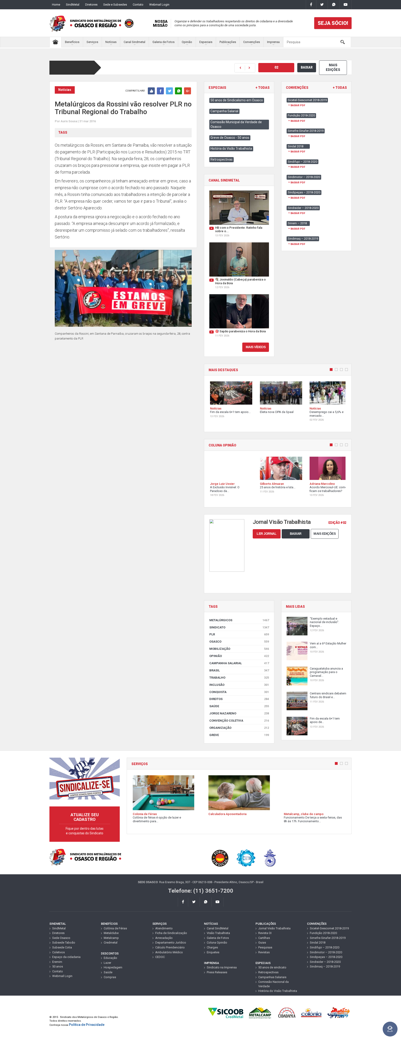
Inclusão (239, 685)
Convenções (251, 42)
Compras (110, 977)
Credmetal (110, 942)
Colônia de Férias (115, 928)
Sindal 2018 (317, 942)
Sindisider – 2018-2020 (325, 962)
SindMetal (72, 4)
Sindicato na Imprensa (222, 967)
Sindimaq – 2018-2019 (325, 966)
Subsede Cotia (62, 947)
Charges (212, 947)
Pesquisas (265, 947)
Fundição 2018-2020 (323, 933)
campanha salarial (239, 663)
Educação (110, 958)
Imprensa (273, 42)
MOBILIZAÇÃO (239, 648)
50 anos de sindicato (272, 967)
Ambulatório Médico (169, 952)
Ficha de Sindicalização (171, 933)
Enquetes (213, 952)
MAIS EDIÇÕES (333, 67)
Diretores (91, 4)
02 (276, 67)
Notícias (110, 42)
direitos (239, 699)
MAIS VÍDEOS (256, 347)
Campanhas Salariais (272, 977)
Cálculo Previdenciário (170, 947)
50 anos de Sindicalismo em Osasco (236, 100)
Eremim (57, 962)
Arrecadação (164, 938)
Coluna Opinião (217, 942)
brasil (239, 670)
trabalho (239, 677)
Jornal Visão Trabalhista (274, 928)
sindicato (239, 627)
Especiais (205, 42)
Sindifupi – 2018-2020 (324, 947)
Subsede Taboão (63, 942)
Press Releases (217, 972)
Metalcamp (111, 938)
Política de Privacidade (86, 1025)
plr (239, 634)
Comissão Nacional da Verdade (273, 984)
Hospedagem (113, 967)
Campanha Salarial (224, 111)
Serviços (92, 42)
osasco (239, 641)
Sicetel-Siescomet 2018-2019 (329, 928)
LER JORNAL (266, 533)
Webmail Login (159, 4)
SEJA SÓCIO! (333, 23)
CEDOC (160, 957)
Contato (138, 4)
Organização (239, 728)
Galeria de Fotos (163, 42)
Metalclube (111, 933)
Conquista (239, 692)
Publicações (228, 42)
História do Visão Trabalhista (231, 148)
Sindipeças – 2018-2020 (326, 957)
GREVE (239, 735)
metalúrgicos (239, 620)
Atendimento (164, 928)
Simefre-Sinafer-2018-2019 (328, 938)
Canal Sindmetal (134, 42)
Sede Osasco (61, 938)
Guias (262, 942)
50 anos (57, 966)
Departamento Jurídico (170, 942)
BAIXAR (307, 67)
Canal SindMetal (217, 928)
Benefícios (72, 42)
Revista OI (265, 933)
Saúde (239, 706)
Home (56, 4)
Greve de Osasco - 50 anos (229, 137)
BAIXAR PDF (298, 105)
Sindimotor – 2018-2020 (326, 952)
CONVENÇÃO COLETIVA (239, 720)
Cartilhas (264, 938)
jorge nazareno (239, 713)
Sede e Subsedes (115, 4)
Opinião (187, 42)
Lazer (107, 962)
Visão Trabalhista (218, 933)
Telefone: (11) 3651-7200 (200, 891)
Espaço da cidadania (66, 957)
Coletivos (58, 952)
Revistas (264, 952)
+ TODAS (262, 87)
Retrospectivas (221, 159)
